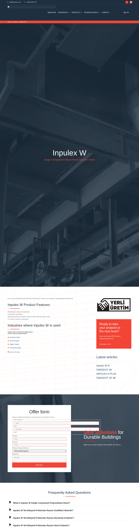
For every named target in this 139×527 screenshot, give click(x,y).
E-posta (14, 442)
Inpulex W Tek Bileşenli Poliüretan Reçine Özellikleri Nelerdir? (43, 510)
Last (15, 432)
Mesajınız (15, 454)
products (15, 22)
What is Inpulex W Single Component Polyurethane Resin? (41, 503)
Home (9, 22)
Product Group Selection (20, 448)
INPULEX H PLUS (106, 373)
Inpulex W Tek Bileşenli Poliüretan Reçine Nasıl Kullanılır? (41, 525)
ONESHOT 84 (104, 369)
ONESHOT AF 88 (105, 378)
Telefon (15, 436)
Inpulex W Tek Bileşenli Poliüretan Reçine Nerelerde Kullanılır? (43, 518)
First (15, 426)
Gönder (39, 465)
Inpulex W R (103, 365)
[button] (69, 502)
